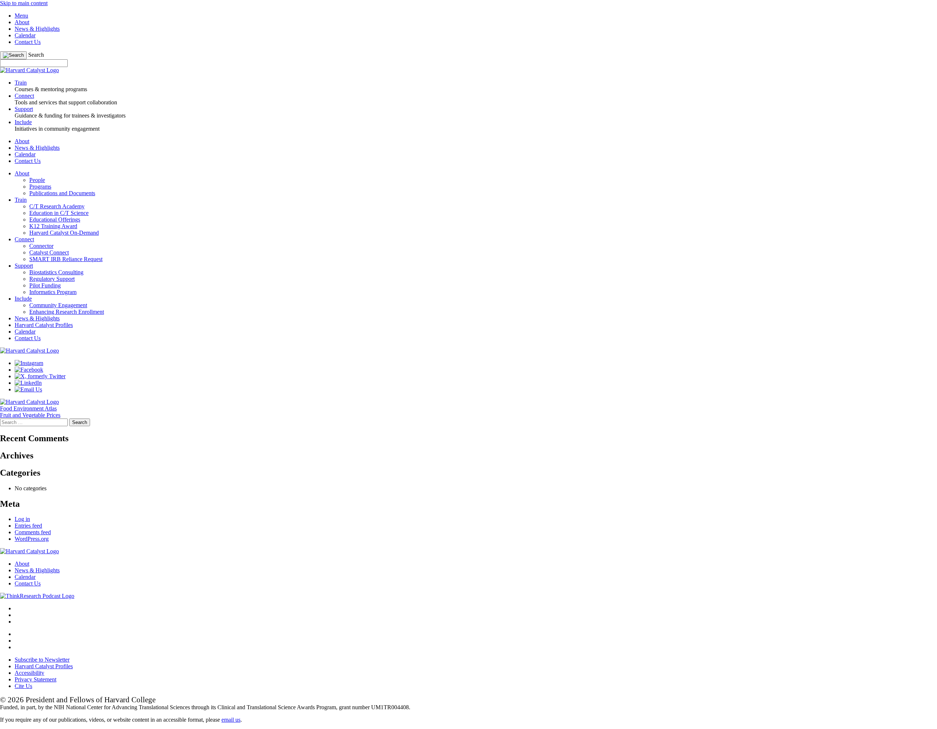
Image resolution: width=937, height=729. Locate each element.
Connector (41, 246)
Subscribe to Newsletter (42, 660)
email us (230, 720)
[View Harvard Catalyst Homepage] (29, 70)
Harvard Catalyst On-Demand (64, 233)
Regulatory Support (52, 279)
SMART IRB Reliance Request (65, 259)
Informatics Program (52, 292)
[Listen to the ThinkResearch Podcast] (37, 596)
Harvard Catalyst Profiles (44, 325)
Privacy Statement (35, 679)
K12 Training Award (53, 226)
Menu (21, 15)
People (37, 180)
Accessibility (29, 673)
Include (23, 298)
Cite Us (23, 686)
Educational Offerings (54, 219)
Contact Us (28, 42)
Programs (40, 186)
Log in (22, 519)
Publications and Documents (62, 193)
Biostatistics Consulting (56, 272)
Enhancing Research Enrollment (66, 312)
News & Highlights (37, 29)
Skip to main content (24, 3)
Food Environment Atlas (28, 408)
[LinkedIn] (28, 383)
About (22, 22)
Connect (24, 239)
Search (36, 55)
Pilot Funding (45, 285)
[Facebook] (29, 370)
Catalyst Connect (49, 252)
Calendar (25, 35)
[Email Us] (28, 389)
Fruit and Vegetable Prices (30, 415)
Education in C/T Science (59, 213)
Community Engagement (58, 305)
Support (24, 266)
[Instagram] (29, 363)
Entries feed (28, 525)
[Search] (13, 55)
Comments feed (33, 532)
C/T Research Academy (57, 206)
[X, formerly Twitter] (40, 376)
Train (21, 200)
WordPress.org (32, 539)
